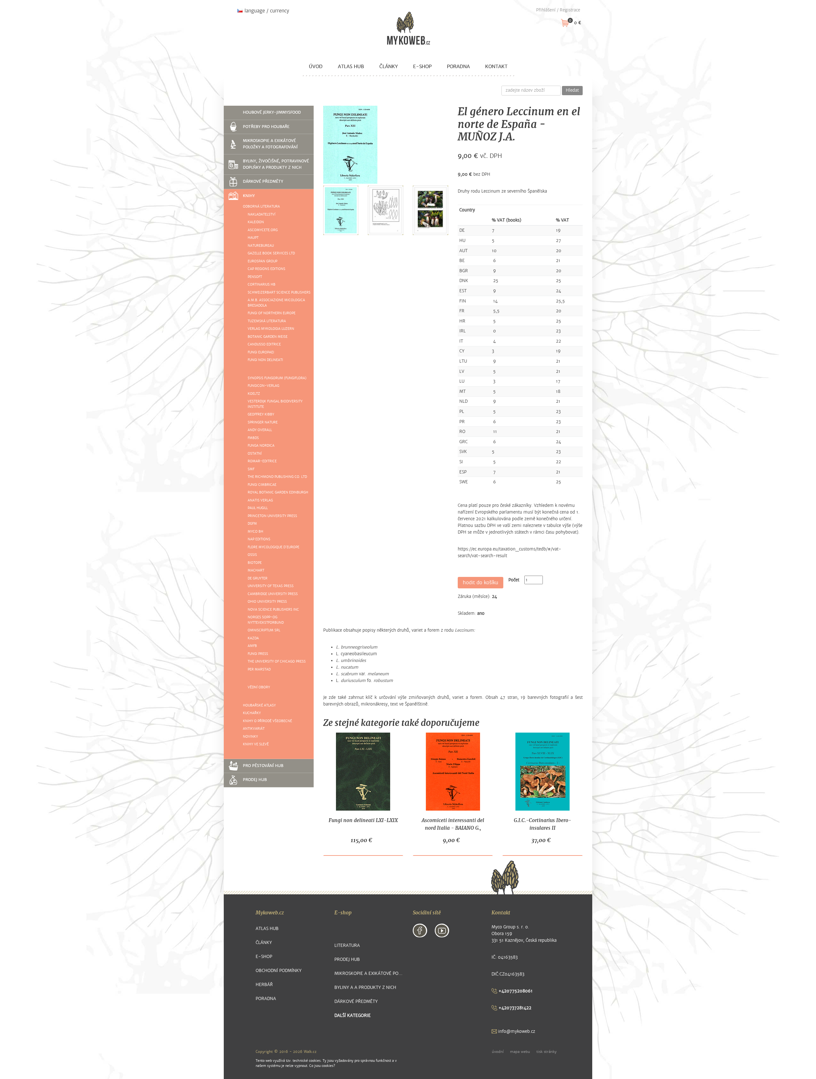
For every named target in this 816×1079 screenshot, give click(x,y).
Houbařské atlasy (259, 705)
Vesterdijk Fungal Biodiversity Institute (275, 404)
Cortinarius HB (261, 284)
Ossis (252, 555)
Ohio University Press (267, 602)
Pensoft (255, 277)
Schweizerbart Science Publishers (279, 292)
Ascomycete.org (263, 230)
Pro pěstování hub (263, 765)
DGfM (252, 524)
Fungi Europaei (261, 352)
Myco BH (255, 531)
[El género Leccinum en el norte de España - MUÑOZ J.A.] (350, 145)
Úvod (316, 66)
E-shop (422, 66)
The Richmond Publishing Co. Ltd (277, 477)
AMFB (252, 646)
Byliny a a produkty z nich (365, 987)
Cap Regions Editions (266, 269)
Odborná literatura (261, 206)
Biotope (255, 563)
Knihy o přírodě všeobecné (267, 721)
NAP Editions (259, 539)
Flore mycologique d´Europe (273, 547)
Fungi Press (258, 654)
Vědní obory (259, 687)
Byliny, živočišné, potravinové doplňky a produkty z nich (276, 164)
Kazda (253, 638)
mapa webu (520, 1051)
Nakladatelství (261, 214)
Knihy (249, 195)
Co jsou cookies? (322, 1066)
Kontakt (496, 66)
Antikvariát (254, 729)
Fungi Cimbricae (262, 485)
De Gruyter (257, 578)
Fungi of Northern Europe (271, 313)
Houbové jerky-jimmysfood (272, 112)
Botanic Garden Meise (268, 337)
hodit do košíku (480, 583)
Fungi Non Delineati (265, 360)
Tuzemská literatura (267, 321)
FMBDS (253, 438)
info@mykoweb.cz (516, 1031)
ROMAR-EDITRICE (262, 461)
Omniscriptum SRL (264, 630)
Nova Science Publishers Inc (273, 609)
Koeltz (254, 394)
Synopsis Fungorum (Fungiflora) (277, 378)
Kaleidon (256, 222)
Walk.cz (310, 1051)
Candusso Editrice (264, 344)
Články (388, 66)
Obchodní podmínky (279, 970)
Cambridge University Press (273, 594)
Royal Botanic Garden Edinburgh (278, 492)
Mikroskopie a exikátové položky (369, 973)
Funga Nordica (261, 446)
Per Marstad (259, 669)
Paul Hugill (258, 508)
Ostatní (255, 453)
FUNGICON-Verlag (263, 386)
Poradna (458, 66)
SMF (251, 469)
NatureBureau (261, 246)
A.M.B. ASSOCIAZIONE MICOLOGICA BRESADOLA (276, 303)
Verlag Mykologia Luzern (271, 329)
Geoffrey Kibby (261, 414)
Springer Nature (263, 422)
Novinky (250, 737)
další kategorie (352, 1015)
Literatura (347, 945)
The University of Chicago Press (277, 661)
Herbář (264, 984)
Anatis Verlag (260, 500)
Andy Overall (260, 430)
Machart (256, 570)
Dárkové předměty (263, 181)
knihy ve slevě (256, 744)
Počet (513, 580)
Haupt (253, 238)
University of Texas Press (271, 586)
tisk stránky (546, 1051)
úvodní (498, 1051)
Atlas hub (351, 66)
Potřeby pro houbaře (266, 126)
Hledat (572, 90)
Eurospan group (262, 261)
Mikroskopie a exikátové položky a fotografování (270, 144)
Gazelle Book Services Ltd (271, 253)
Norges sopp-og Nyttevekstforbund (266, 620)
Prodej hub (255, 779)
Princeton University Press (272, 516)
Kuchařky (252, 713)
